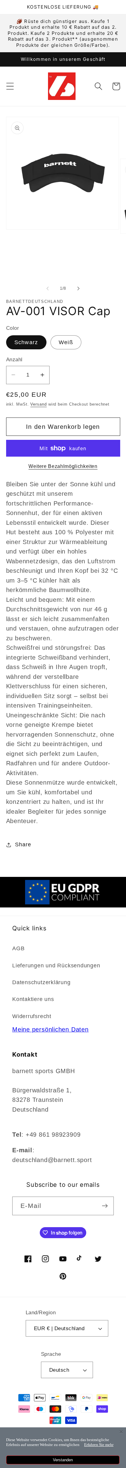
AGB (18, 948)
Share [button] (23, 844)
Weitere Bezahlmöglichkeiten (63, 466)
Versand (38, 404)
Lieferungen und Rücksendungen (56, 965)
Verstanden (63, 1460)
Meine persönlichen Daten (50, 1029)
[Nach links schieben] (47, 288)
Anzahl (14, 359)
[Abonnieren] (104, 1206)
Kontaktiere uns (33, 999)
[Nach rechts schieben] (78, 288)
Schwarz (26, 342)
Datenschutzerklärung (41, 982)
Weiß (66, 342)
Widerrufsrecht (31, 1016)
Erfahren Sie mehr (98, 1444)
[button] (10, 86)
